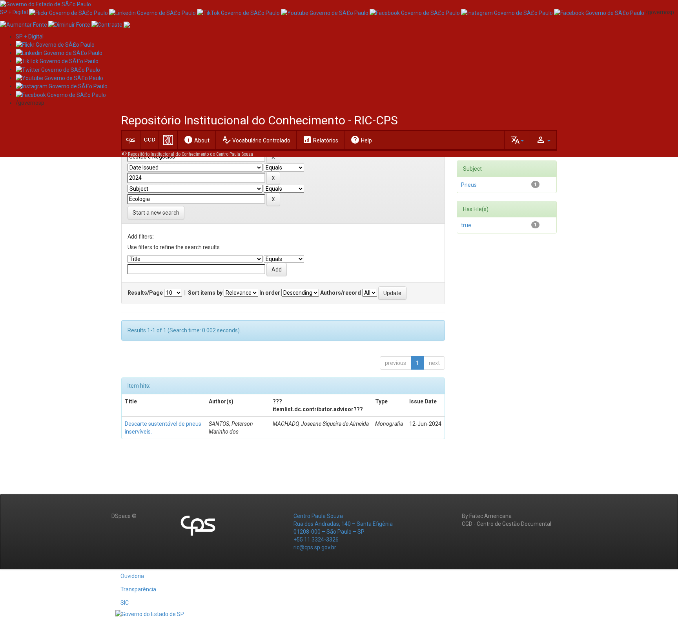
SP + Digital (14, 12)
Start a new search (156, 213)
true (466, 225)
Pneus (469, 185)
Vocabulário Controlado (256, 139)
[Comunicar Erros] (127, 24)
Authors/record (340, 293)
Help (361, 139)
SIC (124, 603)
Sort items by (205, 293)
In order (269, 293)
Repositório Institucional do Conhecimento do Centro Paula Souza (190, 154)
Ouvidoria (132, 576)
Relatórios (320, 139)
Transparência (138, 589)
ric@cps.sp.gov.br (314, 547)
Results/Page (145, 293)
